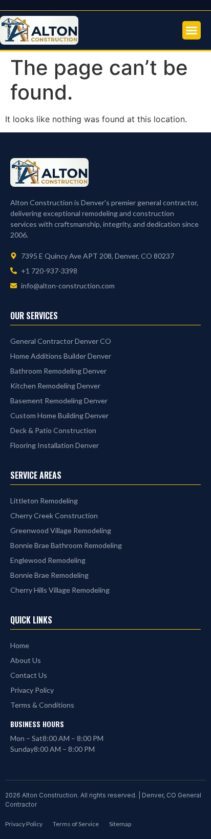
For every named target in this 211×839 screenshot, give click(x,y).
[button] (191, 30)
